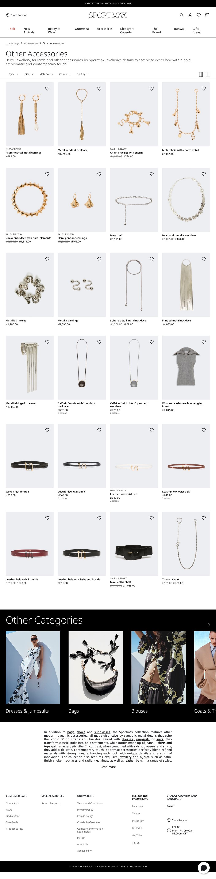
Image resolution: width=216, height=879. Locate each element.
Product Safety (14, 828)
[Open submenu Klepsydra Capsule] (146, 30)
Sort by (81, 74)
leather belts (134, 760)
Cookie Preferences (88, 822)
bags (70, 732)
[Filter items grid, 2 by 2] (208, 74)
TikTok (135, 842)
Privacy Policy (85, 809)
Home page (12, 43)
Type (12, 74)
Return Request (50, 803)
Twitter (136, 813)
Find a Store (13, 816)
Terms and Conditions (90, 803)
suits (160, 739)
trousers (150, 746)
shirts (167, 746)
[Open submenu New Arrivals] (42, 30)
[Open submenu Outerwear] (91, 30)
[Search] (182, 15)
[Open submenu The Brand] (168, 30)
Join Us (81, 838)
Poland (171, 806)
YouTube (137, 835)
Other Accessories (53, 43)
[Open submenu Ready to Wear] (69, 30)
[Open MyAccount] (194, 15)
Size (27, 74)
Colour (63, 74)
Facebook (137, 806)
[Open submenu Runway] (186, 30)
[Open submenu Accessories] (114, 30)
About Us (82, 844)
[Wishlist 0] (199, 15)
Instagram (138, 821)
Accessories (31, 43)
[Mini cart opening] (212, 15)
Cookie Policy (85, 816)
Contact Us (12, 803)
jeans (149, 743)
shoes (81, 732)
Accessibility (84, 850)
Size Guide (12, 822)
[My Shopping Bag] (207, 15)
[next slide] (208, 625)
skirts (138, 746)
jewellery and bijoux (134, 757)
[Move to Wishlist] (47, 89)
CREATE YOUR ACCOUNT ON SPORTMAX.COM (108, 3)
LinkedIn (137, 828)
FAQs (9, 809)
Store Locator (180, 820)
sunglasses (102, 732)
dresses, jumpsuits (136, 739)
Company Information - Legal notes (90, 830)
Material (44, 74)
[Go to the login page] (190, 15)
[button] (204, 868)
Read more (108, 767)
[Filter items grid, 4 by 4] (201, 74)
